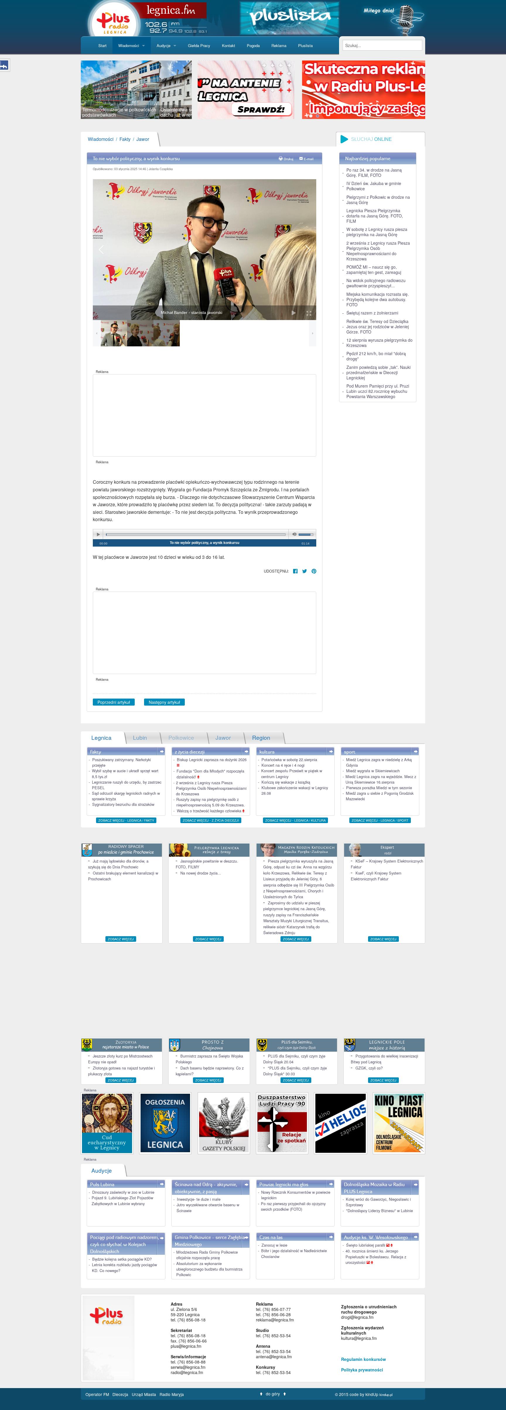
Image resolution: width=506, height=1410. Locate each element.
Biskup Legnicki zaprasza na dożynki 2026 (212, 759)
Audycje (163, 45)
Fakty (125, 139)
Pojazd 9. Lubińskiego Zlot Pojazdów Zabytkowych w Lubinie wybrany (122, 1200)
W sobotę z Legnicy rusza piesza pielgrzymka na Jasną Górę (376, 231)
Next (200, 90)
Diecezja (120, 1394)
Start (102, 45)
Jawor (142, 139)
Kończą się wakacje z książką (285, 782)
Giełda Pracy (199, 45)
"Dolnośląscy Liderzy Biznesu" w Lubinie (379, 1210)
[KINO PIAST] (399, 1122)
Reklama (278, 45)
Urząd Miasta (144, 1394)
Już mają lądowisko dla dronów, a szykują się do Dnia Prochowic (118, 864)
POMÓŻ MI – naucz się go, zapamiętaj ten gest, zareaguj (373, 269)
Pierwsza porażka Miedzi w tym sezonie (379, 787)
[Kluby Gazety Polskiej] (224, 1122)
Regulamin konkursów (363, 1359)
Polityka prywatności (362, 1370)
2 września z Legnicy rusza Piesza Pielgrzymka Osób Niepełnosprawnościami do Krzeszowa (378, 251)
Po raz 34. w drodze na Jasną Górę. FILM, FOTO (374, 172)
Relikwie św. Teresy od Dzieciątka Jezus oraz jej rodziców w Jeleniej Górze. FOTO (377, 326)
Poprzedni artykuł (114, 702)
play (98, 534)
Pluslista (305, 45)
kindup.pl (386, 1394)
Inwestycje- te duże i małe (198, 1199)
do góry (272, 1394)
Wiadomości (128, 45)
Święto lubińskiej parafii (366, 1245)
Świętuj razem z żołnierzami (372, 313)
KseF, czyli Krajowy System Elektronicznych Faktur (376, 876)
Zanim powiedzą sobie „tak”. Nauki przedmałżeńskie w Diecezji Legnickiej (378, 372)
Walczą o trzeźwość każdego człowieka (209, 810)
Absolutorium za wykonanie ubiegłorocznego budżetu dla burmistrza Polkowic (209, 1269)
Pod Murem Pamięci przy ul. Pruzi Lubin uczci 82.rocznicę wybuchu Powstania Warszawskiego (377, 391)
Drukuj (288, 159)
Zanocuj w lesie (274, 1245)
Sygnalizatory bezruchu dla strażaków (123, 804)
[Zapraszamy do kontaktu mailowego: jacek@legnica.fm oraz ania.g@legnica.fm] (315, 89)
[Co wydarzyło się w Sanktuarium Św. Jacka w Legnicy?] (107, 1122)
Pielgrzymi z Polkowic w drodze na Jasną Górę (378, 199)
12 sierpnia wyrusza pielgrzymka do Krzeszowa (379, 342)
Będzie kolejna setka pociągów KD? (122, 1259)
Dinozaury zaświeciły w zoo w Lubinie (123, 1192)
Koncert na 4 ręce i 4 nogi (283, 765)
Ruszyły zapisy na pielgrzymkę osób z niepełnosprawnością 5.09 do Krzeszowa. (210, 802)
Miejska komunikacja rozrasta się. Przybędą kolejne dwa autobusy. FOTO (377, 299)
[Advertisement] (204, 415)
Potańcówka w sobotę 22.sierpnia (289, 759)
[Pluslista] (289, 17)
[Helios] (340, 1122)
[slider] (136, 90)
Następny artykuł (164, 702)
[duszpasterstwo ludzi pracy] (282, 1122)
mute (293, 534)
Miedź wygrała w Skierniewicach (373, 770)
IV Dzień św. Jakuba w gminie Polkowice (373, 185)
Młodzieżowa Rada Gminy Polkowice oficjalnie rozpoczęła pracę (207, 1254)
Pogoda (253, 45)
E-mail (309, 159)
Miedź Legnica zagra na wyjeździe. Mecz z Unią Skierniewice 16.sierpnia (381, 779)
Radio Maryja (172, 1394)
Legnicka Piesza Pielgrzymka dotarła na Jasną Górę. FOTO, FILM (374, 216)
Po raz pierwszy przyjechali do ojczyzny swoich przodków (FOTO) (293, 1206)
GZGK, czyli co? (369, 1068)
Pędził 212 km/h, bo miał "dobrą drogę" (376, 356)
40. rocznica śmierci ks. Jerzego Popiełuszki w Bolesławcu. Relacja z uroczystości (376, 1256)
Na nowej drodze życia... (200, 873)
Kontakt (228, 45)
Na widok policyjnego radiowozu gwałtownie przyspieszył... (376, 282)
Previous (72, 90)
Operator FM (98, 1394)
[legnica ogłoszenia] (165, 1122)
